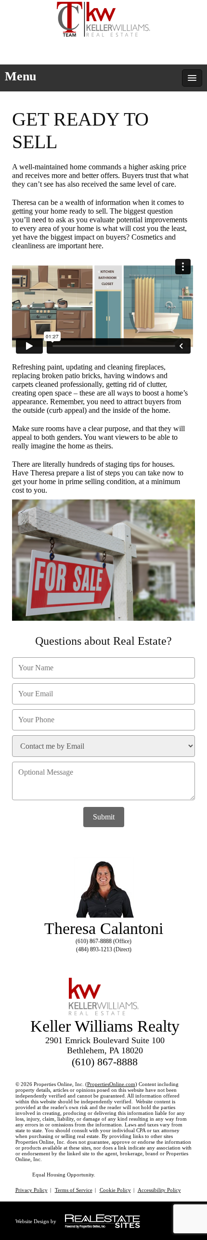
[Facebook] (84, 961)
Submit (104, 817)
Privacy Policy (31, 1190)
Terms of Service (73, 1190)
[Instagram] (119, 961)
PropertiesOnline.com (111, 1084)
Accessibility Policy (159, 1190)
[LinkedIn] (101, 961)
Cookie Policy (115, 1190)
